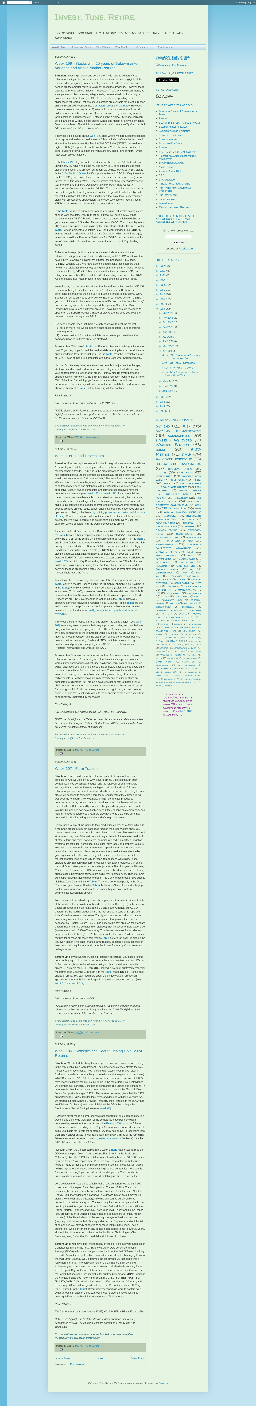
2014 (163, 397)
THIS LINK (186, 711)
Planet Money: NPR (170, 171)
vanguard (174, 644)
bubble (159, 634)
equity (194, 647)
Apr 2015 (168, 351)
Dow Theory (189, 630)
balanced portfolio (174, 459)
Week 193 (95, 135)
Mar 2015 (169, 381)
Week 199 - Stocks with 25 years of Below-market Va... (181, 357)
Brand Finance (164, 661)
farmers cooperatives (169, 610)
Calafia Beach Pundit (171, 135)
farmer (161, 498)
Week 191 (60, 561)
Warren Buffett (173, 444)
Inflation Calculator (171, 162)
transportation (187, 589)
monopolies (195, 651)
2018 (163, 294)
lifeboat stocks (190, 490)
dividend (163, 426)
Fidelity (163, 147)
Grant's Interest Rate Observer (178, 151)
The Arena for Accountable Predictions (175, 189)
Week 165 (60, 983)
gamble (183, 613)
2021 (163, 280)
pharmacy (190, 634)
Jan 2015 (168, 390)
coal (162, 644)
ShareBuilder (167, 179)
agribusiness (164, 544)
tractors (179, 668)
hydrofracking (163, 682)
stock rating (181, 582)
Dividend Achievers (174, 440)
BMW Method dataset (74, 173)
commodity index (172, 600)
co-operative (194, 641)
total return (166, 555)
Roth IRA (166, 613)
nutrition (177, 682)
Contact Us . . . (144, 47)
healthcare (184, 534)
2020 (163, 284)
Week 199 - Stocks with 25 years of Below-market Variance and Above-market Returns (96, 65)
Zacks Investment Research (175, 207)
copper (165, 596)
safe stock (185, 472)
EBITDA (166, 589)
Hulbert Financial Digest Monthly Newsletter (178, 157)
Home (100, 1358)
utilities (161, 472)
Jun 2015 (168, 341)
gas (190, 555)
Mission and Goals (81, 47)
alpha (177, 675)
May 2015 (169, 346)
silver (159, 658)
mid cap (174, 603)
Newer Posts (63, 1358)
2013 (163, 401)
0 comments (92, 437)
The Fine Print (123, 47)
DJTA (172, 641)
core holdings (165, 523)
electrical (188, 606)
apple (198, 644)
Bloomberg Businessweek (173, 126)
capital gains (187, 559)
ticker (167, 685)
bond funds (177, 480)
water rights (190, 658)
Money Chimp (166, 167)
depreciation (180, 647)
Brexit (191, 668)
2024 (163, 265)
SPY (161, 175)
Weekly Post (59, 47)
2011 (162, 411)
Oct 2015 (168, 322)
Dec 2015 (168, 313)
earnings (170, 516)
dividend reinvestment (178, 430)
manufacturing (177, 651)
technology (195, 610)
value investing (190, 483)
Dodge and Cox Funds (170, 143)
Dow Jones (186, 519)
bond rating (173, 593)
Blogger (163, 1383)
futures (164, 624)
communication (164, 572)
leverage (160, 651)
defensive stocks (180, 469)
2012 (163, 406)
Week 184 (77, 983)
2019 (163, 289)
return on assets (176, 617)
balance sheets (166, 526)
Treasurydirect (168, 199)
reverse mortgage (187, 637)
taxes (184, 572)
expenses (174, 634)
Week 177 (92, 493)
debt (198, 508)
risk (187, 426)
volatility (181, 498)
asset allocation (167, 537)
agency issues (163, 675)
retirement (163, 559)
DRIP (186, 454)
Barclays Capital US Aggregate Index (178, 113)
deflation (164, 647)
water (187, 644)
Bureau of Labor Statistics (174, 130)
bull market (194, 593)
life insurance (186, 665)
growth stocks (166, 530)
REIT (177, 620)
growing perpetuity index (174, 552)
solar (158, 685)
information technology (182, 576)
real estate (190, 603)
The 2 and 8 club (178, 541)
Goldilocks (173, 586)
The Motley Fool (168, 195)
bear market (193, 586)
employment (170, 679)
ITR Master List (174, 508)
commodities (179, 435)
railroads (187, 562)
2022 (163, 275)
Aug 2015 (168, 332)
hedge (197, 480)
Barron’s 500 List (115, 1123)
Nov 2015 (168, 317)
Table (65, 210)
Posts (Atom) (77, 1364)
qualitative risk (164, 637)
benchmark (193, 537)
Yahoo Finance (167, 203)
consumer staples (175, 487)
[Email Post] (61, 440)
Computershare (102, 105)
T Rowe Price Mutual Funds (174, 183)
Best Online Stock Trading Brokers (179, 122)
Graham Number (167, 569)
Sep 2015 (168, 327)
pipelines (164, 654)
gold (198, 505)
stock (167, 483)
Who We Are (103, 47)
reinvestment (162, 668)
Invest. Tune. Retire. (95, 17)
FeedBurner (186, 248)
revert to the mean (186, 654)
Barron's (164, 118)
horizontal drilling (189, 679)
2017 (163, 299)
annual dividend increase (182, 512)
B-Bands (160, 641)
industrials (162, 562)
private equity (191, 682)
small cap (172, 658)
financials (162, 565)
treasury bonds (178, 494)
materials (182, 596)
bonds (161, 449)
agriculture (164, 476)
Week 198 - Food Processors (79, 456)
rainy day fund (185, 565)
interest (178, 624)
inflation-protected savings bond (178, 503)
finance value (164, 579)
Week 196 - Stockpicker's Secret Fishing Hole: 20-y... (181, 374)
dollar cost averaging (178, 463)
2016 (163, 304)
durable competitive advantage (178, 546)
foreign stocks (193, 620)
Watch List (189, 661)
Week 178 (109, 493)
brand (197, 596)
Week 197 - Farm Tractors (77, 768)
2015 (163, 308)
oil (191, 569)
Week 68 (105, 1108)
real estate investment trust (181, 627)
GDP (181, 641)
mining (181, 579)
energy (189, 526)
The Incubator (165, 47)
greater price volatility (109, 1138)
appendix (188, 675)
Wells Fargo (123, 105)
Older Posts (138, 1358)
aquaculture (162, 665)
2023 (163, 270)
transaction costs (166, 630)
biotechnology (163, 606)
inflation (189, 523)
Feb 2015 (168, 386)
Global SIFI (171, 672)
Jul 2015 (168, 336)
